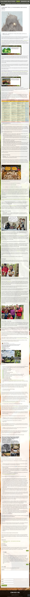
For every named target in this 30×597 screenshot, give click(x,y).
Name (2, 579)
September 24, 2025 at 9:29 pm (4, 546)
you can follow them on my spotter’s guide (22, 338)
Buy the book (18, 1)
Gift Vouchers (23, 3)
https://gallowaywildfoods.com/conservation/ (8, 474)
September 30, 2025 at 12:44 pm (6, 553)
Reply (27, 550)
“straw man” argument (15, 406)
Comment (2, 569)
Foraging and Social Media (12, 205)
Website (2, 583)
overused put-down (21, 235)
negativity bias (9, 281)
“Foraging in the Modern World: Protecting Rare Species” (17, 559)
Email (2, 581)
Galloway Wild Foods (8, 1)
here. (9, 181)
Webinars (10, 3)
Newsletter (7, 3)
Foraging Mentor (19, 3)
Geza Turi (22, 596)
